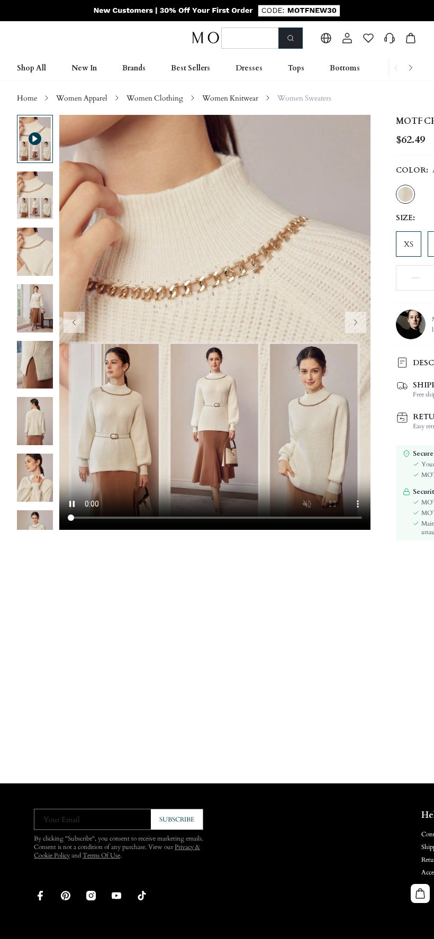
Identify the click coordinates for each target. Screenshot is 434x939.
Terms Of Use (101, 855)
